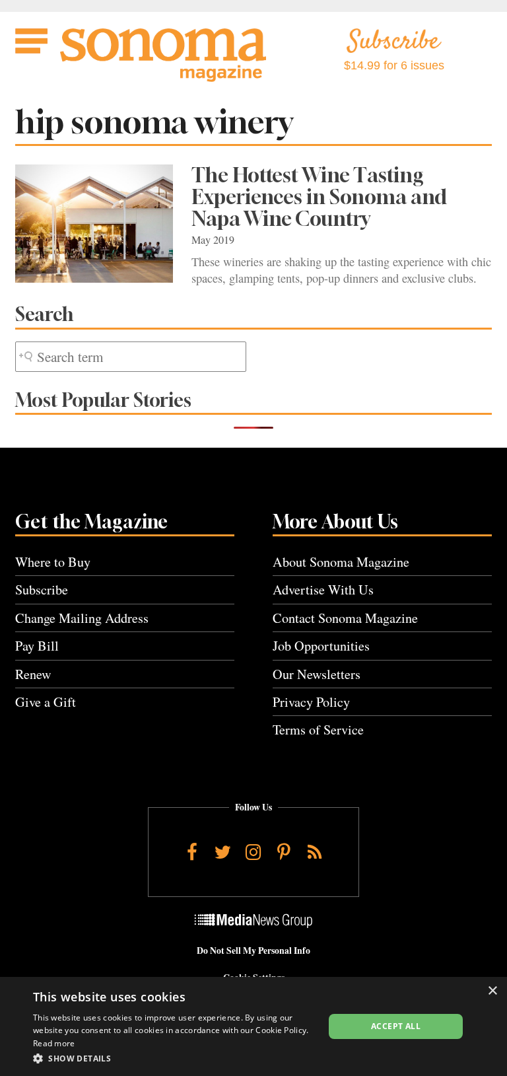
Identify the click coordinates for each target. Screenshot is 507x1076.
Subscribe (41, 589)
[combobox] (130, 357)
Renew (33, 674)
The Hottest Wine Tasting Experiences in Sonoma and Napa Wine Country (319, 197)
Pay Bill (37, 646)
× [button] (492, 991)
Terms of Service (318, 729)
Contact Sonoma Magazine (345, 618)
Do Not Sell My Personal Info (253, 950)
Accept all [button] (396, 1026)
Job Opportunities (321, 646)
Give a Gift (45, 702)
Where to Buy (52, 562)
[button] (174, 1058)
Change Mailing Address (82, 618)
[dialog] (253, 1026)
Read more (54, 1043)
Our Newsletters (316, 674)
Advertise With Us (323, 589)
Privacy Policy (311, 702)
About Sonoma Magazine (341, 562)
